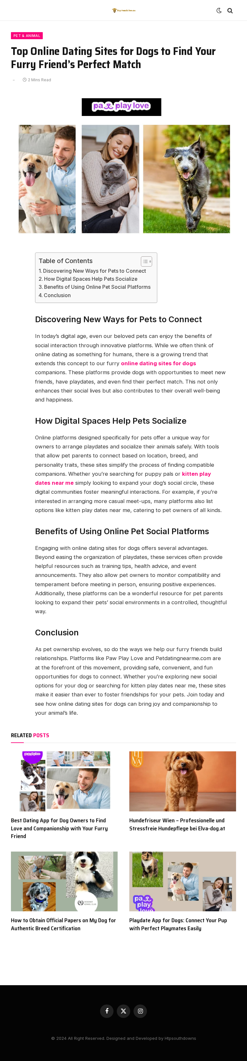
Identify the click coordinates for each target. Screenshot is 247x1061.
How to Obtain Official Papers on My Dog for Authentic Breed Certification (63, 924)
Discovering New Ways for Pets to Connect (94, 271)
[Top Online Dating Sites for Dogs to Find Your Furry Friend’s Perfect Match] (123, 239)
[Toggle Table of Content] (143, 261)
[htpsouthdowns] (123, 10)
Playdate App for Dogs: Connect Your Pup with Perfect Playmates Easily (178, 924)
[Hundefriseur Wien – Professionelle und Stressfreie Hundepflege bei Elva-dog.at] (182, 781)
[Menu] (18, 10)
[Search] (229, 10)
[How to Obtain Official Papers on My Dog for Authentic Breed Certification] (64, 882)
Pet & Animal (27, 35)
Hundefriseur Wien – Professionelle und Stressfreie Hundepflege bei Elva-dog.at (177, 824)
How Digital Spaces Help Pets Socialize (90, 279)
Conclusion (57, 295)
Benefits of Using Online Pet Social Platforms (97, 287)
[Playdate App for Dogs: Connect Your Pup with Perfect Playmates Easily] (182, 882)
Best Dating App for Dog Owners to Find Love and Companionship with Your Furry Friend (59, 828)
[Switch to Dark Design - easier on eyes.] (219, 10)
